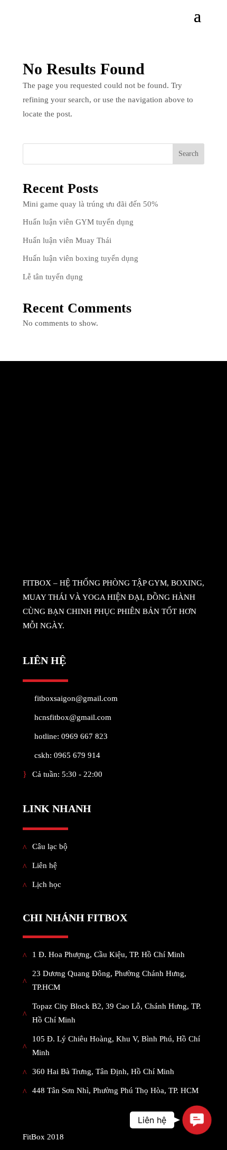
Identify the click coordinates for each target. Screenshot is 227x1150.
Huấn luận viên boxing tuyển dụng (80, 258)
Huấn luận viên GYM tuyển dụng (78, 222)
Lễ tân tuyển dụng (53, 276)
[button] (197, 1120)
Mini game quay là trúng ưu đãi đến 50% (90, 204)
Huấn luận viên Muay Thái (67, 240)
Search (188, 154)
